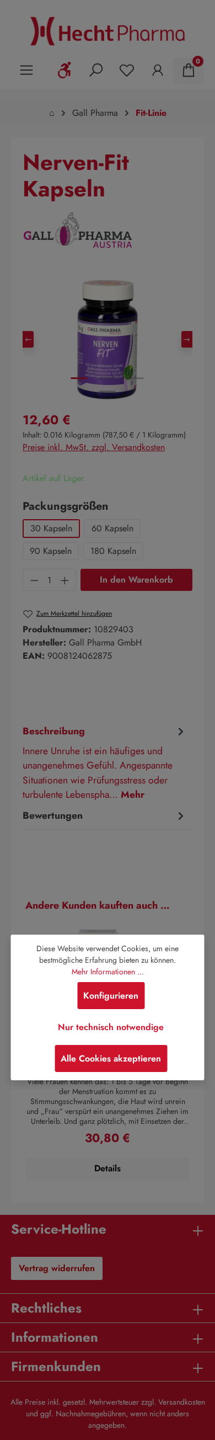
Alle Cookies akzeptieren (111, 1058)
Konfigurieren (110, 995)
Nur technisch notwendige (111, 1027)
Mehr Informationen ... (108, 971)
